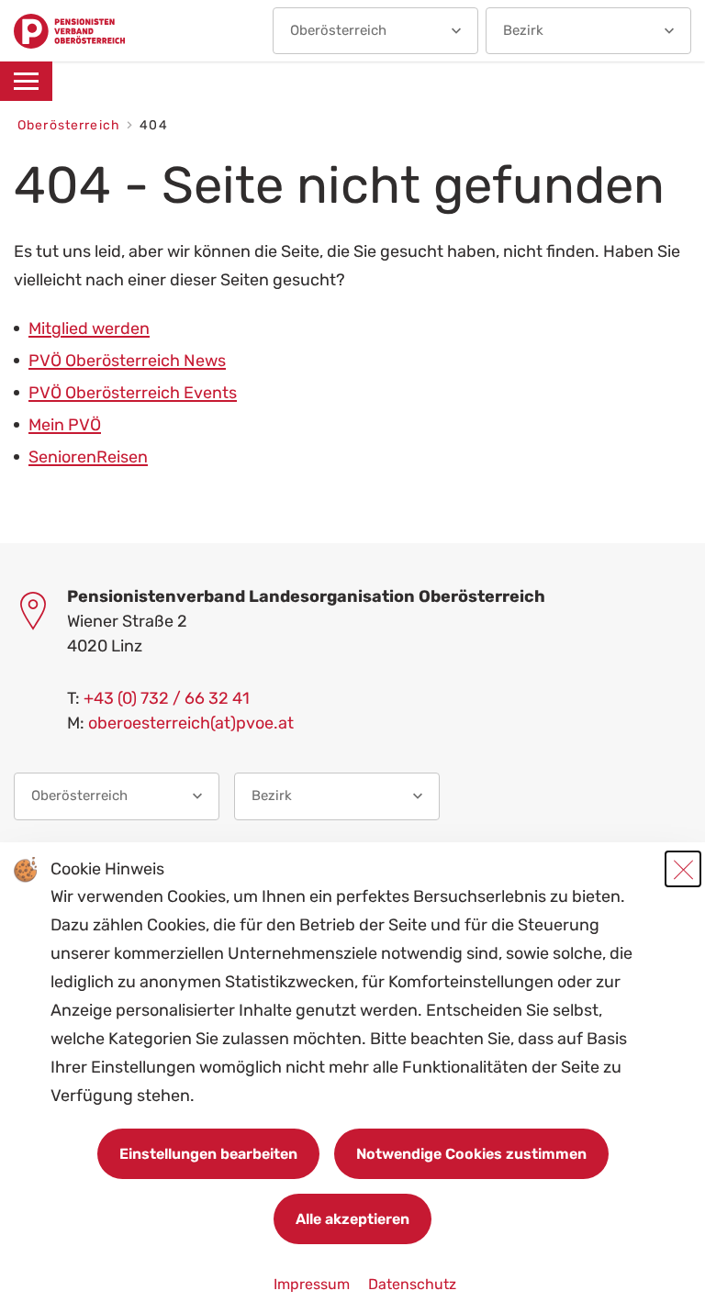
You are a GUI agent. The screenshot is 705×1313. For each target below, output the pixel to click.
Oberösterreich (70, 125)
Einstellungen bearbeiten (208, 1154)
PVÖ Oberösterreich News (127, 361)
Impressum (313, 1284)
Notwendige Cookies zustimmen (471, 1154)
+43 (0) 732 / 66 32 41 (167, 698)
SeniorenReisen (88, 457)
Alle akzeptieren (352, 1219)
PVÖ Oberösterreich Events (132, 393)
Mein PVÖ (64, 425)
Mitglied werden (89, 328)
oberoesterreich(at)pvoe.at (191, 723)
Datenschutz (412, 1284)
